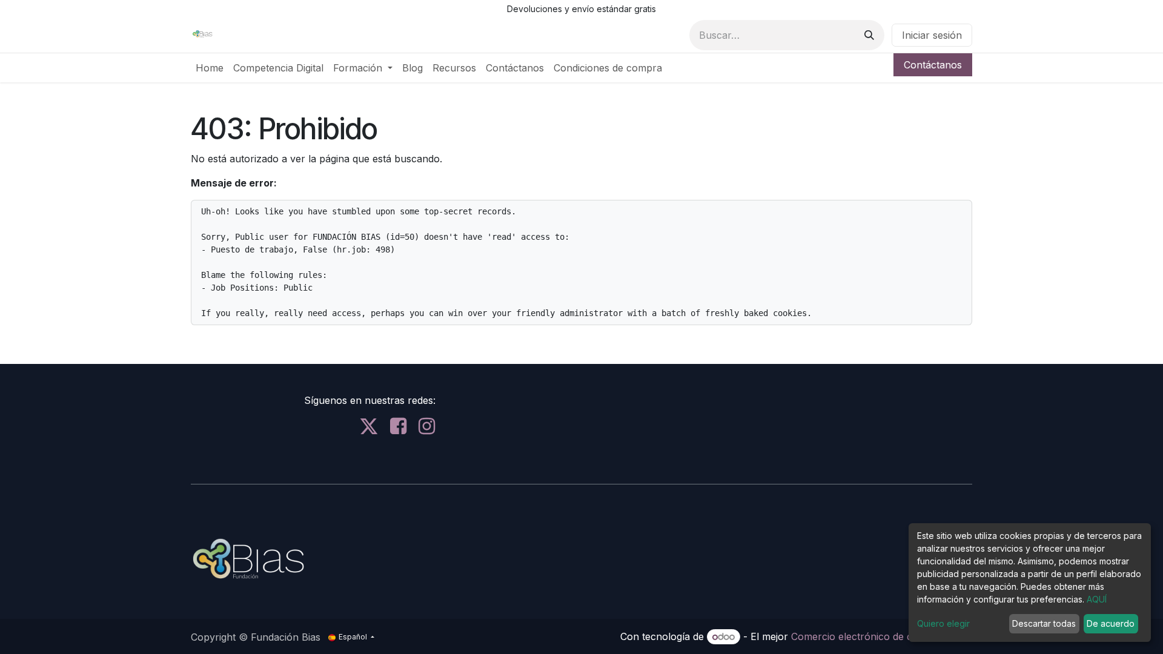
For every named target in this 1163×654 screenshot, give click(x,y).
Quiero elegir (943, 623)
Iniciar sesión (932, 35)
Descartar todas (1044, 623)
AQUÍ (1097, 599)
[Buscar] (869, 35)
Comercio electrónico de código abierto (881, 636)
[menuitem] (209, 68)
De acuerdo (1111, 623)
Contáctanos (933, 65)
